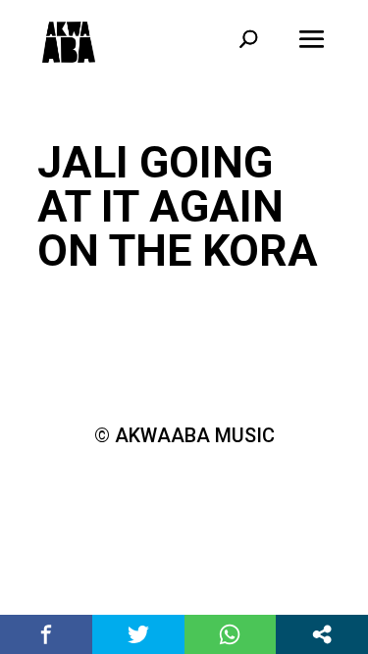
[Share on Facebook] (46, 634)
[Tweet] (138, 634)
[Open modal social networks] (322, 634)
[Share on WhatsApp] (230, 634)
